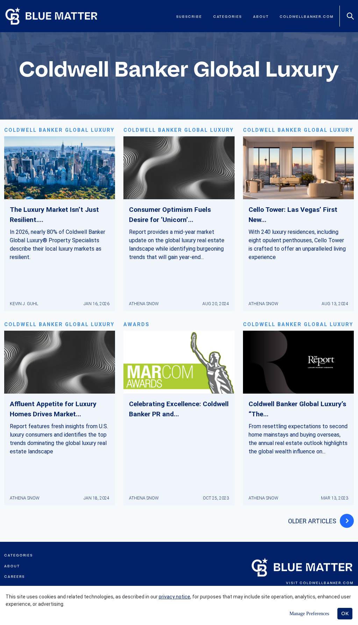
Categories (227, 16)
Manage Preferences (309, 613)
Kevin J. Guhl (24, 303)
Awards (136, 325)
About (261, 16)
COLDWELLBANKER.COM (327, 583)
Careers (14, 576)
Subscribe (189, 16)
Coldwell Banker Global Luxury (59, 130)
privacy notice (174, 596)
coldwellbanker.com (307, 16)
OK (345, 613)
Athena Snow (144, 303)
